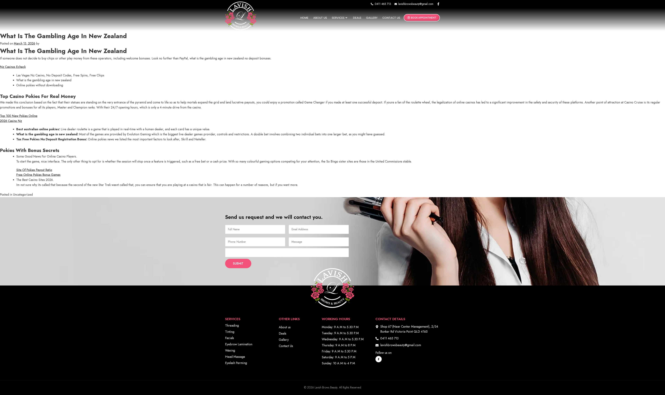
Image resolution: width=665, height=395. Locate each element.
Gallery (372, 18)
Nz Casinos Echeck (13, 67)
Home (304, 18)
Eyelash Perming (236, 363)
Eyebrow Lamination (238, 344)
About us (320, 18)
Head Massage (235, 356)
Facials (229, 338)
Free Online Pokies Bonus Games (38, 175)
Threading (232, 325)
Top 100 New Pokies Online (18, 116)
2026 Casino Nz (11, 121)
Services (338, 18)
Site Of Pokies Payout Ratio (34, 170)
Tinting (229, 332)
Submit (238, 263)
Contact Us (391, 18)
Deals (357, 18)
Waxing (230, 350)
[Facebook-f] (438, 4)
